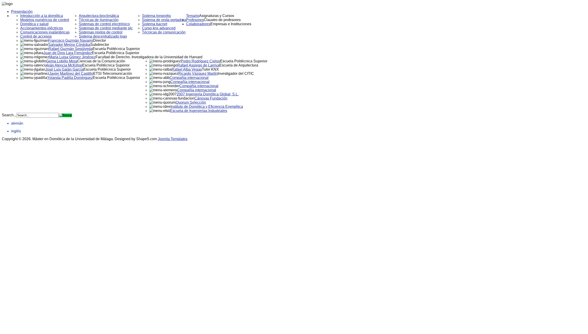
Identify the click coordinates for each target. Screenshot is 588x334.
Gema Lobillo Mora (61, 61)
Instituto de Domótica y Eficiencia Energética (206, 107)
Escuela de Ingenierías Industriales (198, 111)
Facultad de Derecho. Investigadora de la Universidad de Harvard (149, 57)
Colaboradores (198, 24)
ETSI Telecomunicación (112, 73)
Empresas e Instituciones (230, 24)
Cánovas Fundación (210, 98)
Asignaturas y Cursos (216, 16)
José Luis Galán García (64, 69)
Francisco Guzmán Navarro (70, 40)
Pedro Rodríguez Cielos (200, 61)
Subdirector (99, 45)
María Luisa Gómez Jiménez (72, 57)
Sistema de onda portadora (164, 20)
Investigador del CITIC (236, 73)
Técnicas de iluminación (99, 20)
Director (99, 40)
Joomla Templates (172, 139)
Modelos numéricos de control (44, 20)
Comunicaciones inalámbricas (45, 32)
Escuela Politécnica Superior (116, 49)
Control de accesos (36, 36)
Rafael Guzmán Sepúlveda (70, 49)
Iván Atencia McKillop (64, 65)
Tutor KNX (210, 69)
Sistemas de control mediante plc (106, 28)
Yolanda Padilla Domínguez (70, 78)
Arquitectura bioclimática (99, 16)
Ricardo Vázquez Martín (198, 73)
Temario (192, 16)
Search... (9, 115)
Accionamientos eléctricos (41, 28)
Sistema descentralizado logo (103, 36)
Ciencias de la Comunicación (101, 61)
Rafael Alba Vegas (187, 69)
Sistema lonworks (156, 16)
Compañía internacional (189, 78)
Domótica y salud (34, 24)
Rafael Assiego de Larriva (198, 65)
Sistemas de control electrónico (104, 24)
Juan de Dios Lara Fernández (67, 53)
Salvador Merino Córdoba (69, 45)
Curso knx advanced (158, 28)
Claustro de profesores (222, 20)
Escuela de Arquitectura (238, 65)
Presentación (22, 12)
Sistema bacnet (154, 24)
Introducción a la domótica (41, 16)
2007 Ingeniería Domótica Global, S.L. (208, 94)
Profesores (195, 20)
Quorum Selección (191, 102)
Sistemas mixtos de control (100, 32)
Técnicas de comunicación (164, 32)
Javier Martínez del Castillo (71, 73)
